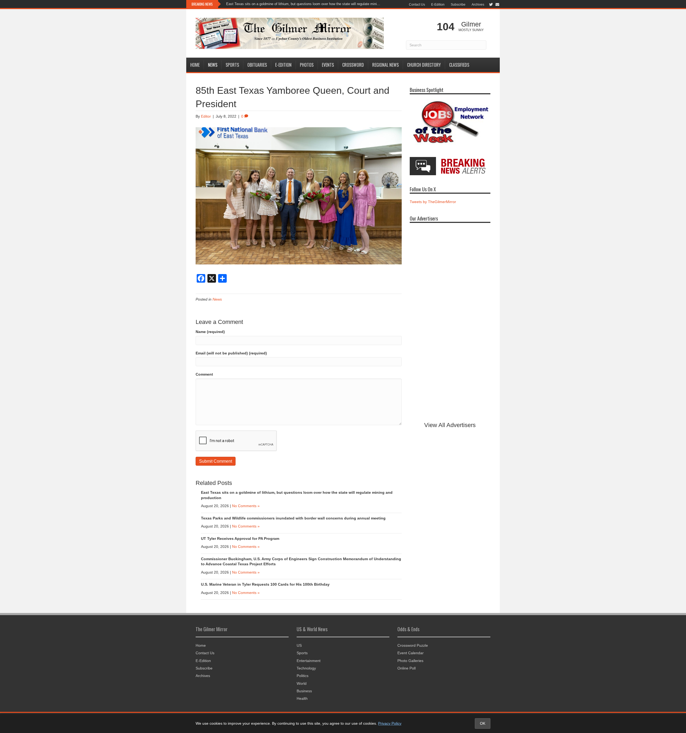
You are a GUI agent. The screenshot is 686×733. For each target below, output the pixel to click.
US (299, 645)
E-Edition (438, 4)
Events (328, 65)
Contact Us (417, 4)
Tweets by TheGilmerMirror (433, 202)
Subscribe (458, 4)
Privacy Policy (389, 723)
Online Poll (406, 668)
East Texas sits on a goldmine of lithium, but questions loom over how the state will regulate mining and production (304, 4)
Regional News (385, 65)
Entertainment (308, 661)
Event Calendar (410, 653)
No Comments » (246, 506)
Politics (302, 676)
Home (195, 65)
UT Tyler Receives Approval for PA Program (240, 538)
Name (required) (210, 332)
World (302, 683)
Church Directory (424, 65)
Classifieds (459, 65)
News (212, 65)
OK (482, 723)
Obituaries (257, 65)
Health (302, 698)
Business (304, 691)
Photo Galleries (410, 661)
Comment (204, 374)
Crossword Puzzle (412, 645)
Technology (306, 668)
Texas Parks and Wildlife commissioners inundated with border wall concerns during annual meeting (293, 518)
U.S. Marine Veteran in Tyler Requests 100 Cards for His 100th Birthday (265, 584)
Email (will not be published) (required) (231, 353)
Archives (478, 4)
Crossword (353, 65)
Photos (307, 65)
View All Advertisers (450, 425)
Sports (232, 65)
